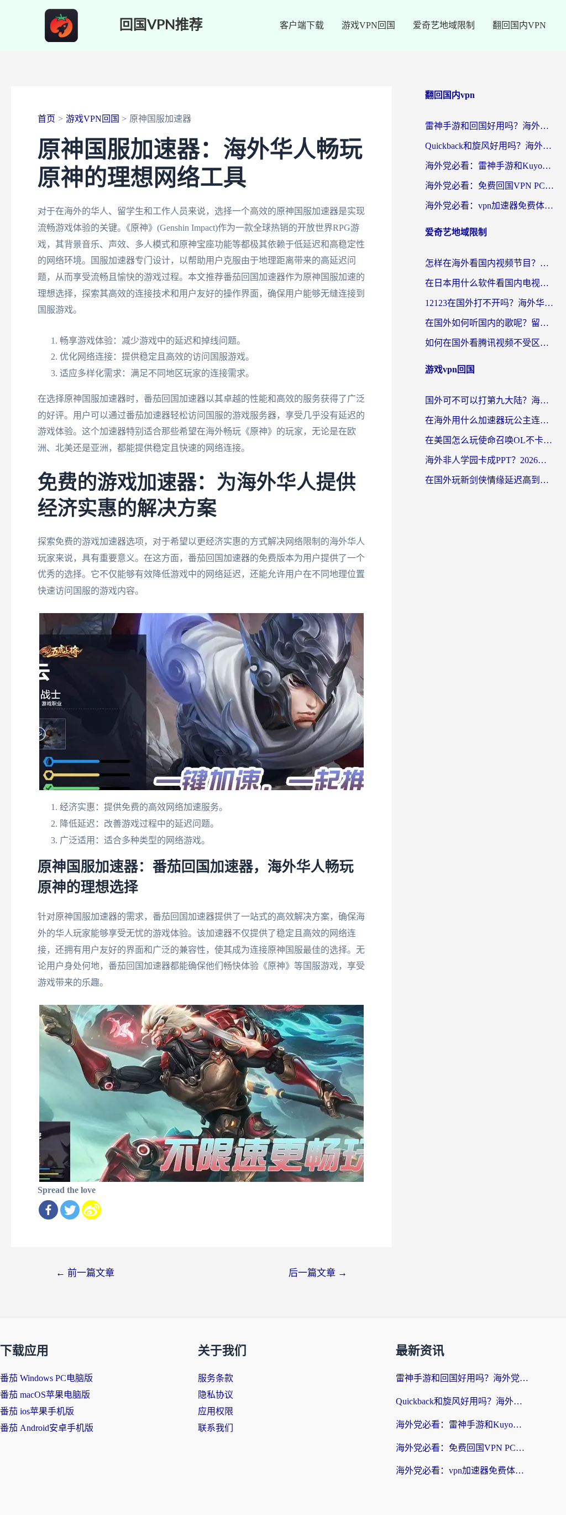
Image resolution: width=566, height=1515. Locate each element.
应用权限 (215, 1411)
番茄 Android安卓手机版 (46, 1428)
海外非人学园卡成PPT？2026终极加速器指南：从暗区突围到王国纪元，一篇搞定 (490, 460)
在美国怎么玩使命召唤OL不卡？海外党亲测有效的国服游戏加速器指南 (490, 440)
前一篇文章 (85, 1273)
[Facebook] (48, 1210)
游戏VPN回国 (368, 25)
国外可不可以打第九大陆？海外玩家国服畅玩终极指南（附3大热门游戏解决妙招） (490, 400)
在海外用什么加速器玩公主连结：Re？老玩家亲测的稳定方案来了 (490, 420)
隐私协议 (215, 1394)
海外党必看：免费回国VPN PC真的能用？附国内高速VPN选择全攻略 (490, 185)
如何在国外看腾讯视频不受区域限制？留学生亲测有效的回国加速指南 (490, 342)
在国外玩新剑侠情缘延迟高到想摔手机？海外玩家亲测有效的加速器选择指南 (490, 480)
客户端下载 (302, 25)
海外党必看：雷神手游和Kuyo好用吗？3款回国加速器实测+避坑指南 (490, 165)
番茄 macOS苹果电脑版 (45, 1394)
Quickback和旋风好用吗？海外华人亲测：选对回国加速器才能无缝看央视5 (490, 146)
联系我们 (215, 1428)
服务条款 (215, 1378)
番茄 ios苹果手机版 (37, 1411)
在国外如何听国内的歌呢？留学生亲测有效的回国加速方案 (490, 323)
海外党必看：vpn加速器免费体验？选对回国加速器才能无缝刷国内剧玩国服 (490, 205)
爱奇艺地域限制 (444, 25)
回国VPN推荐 (161, 25)
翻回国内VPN (519, 25)
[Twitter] (70, 1210)
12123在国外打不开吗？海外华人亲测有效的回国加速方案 (490, 303)
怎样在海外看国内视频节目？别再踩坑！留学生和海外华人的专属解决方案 (490, 263)
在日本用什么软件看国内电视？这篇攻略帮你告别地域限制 (490, 283)
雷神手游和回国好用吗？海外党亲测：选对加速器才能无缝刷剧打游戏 (490, 126)
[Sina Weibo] (91, 1210)
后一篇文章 (318, 1273)
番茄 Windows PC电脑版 (46, 1378)
